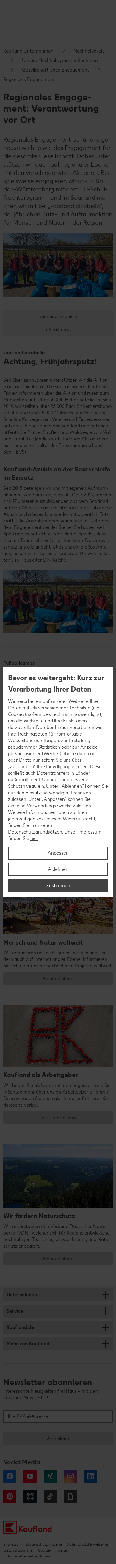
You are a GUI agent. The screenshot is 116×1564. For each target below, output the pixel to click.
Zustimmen (58, 885)
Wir (12, 701)
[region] (58, 782)
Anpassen (58, 853)
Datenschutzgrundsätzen (35, 832)
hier (34, 838)
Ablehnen (58, 869)
